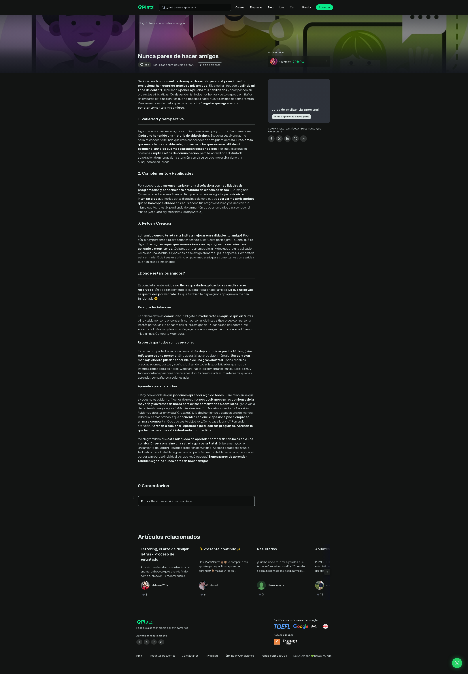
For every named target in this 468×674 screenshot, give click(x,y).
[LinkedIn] (161, 642)
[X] (147, 642)
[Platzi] (146, 7)
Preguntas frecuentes (162, 655)
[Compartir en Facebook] (271, 138)
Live (282, 7)
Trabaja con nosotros (273, 655)
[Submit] (163, 7)
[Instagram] (154, 642)
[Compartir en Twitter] (279, 138)
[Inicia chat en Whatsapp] (457, 663)
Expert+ (165, 448)
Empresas (256, 7)
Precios (307, 7)
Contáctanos (190, 655)
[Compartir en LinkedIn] (287, 138)
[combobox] (195, 7)
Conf (293, 7)
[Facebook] (139, 642)
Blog (271, 7)
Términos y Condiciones (239, 655)
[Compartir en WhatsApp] (295, 138)
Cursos (239, 7)
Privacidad (211, 655)
